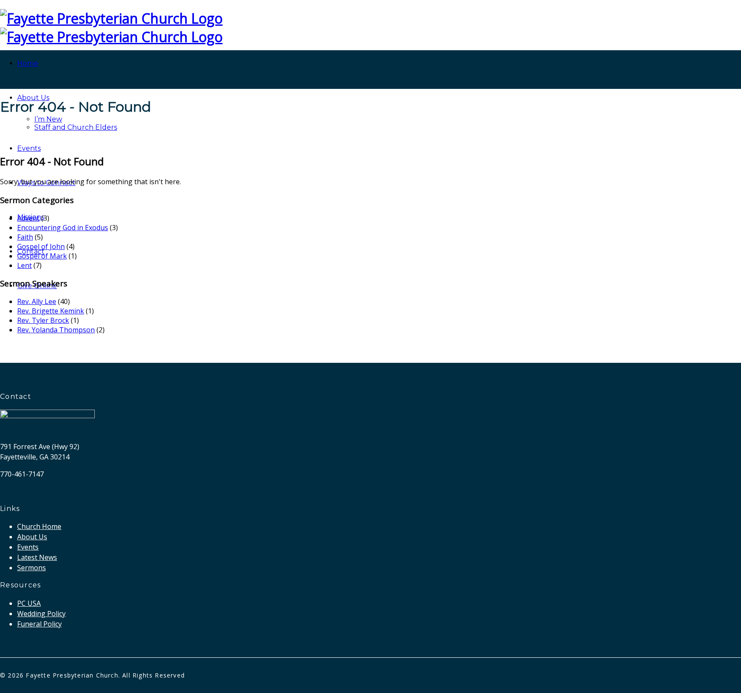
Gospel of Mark (42, 256)
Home (27, 63)
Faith (25, 237)
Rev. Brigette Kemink (50, 311)
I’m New (48, 119)
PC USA (29, 603)
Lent (24, 265)
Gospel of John (41, 246)
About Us (33, 98)
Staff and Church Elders (75, 127)
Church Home (39, 526)
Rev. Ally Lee (36, 301)
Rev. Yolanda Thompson (56, 329)
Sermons (31, 567)
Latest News (37, 557)
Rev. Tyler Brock (43, 320)
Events (29, 148)
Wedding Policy (41, 613)
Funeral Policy (39, 624)
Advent (28, 218)
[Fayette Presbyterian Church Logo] (111, 18)
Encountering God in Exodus (62, 227)
